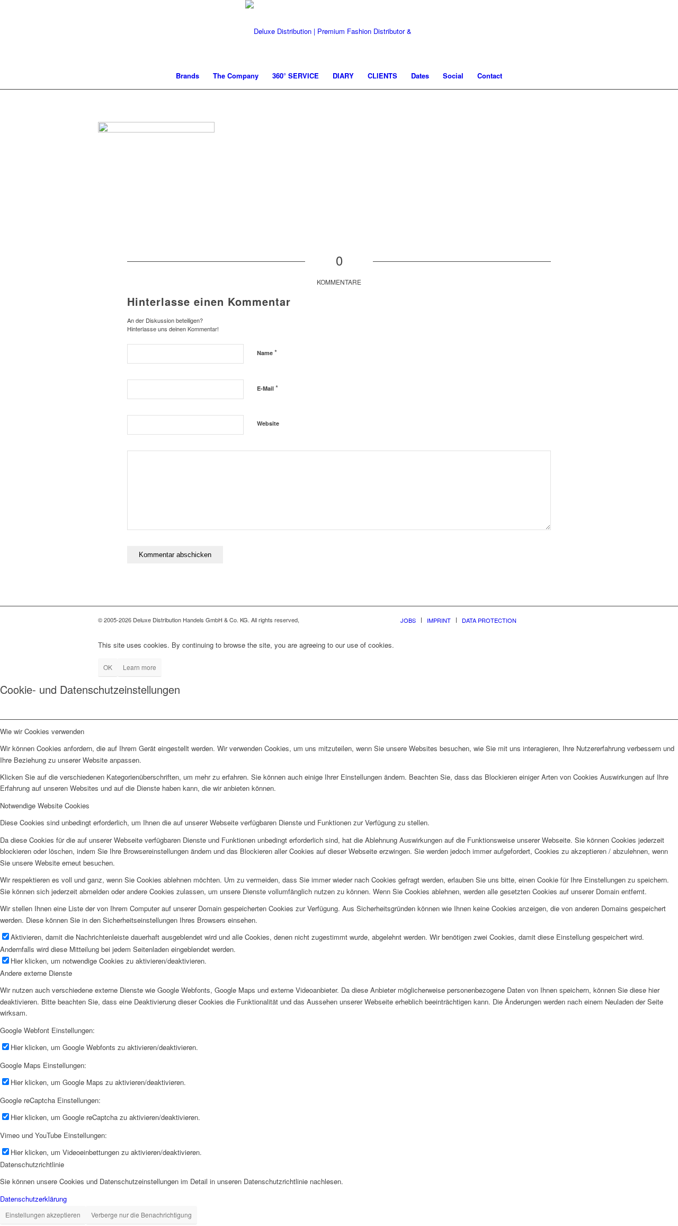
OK (107, 667)
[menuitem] (187, 76)
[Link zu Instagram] (556, 620)
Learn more (139, 667)
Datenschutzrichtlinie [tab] (32, 1164)
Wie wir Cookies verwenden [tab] (42, 731)
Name (267, 352)
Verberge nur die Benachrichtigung (141, 1214)
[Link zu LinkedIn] (572, 620)
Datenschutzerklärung (33, 1199)
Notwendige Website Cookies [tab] (45, 805)
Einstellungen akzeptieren (43, 1214)
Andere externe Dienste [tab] (36, 973)
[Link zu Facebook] (540, 620)
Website (268, 423)
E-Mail (267, 388)
